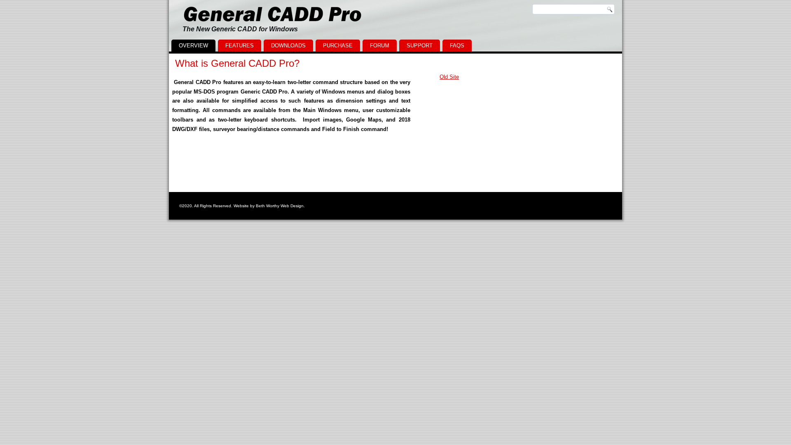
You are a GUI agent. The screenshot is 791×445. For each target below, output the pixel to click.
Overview (193, 45)
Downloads (288, 45)
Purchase (338, 45)
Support (420, 45)
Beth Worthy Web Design (280, 206)
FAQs (457, 45)
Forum (379, 45)
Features (239, 45)
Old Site (449, 77)
